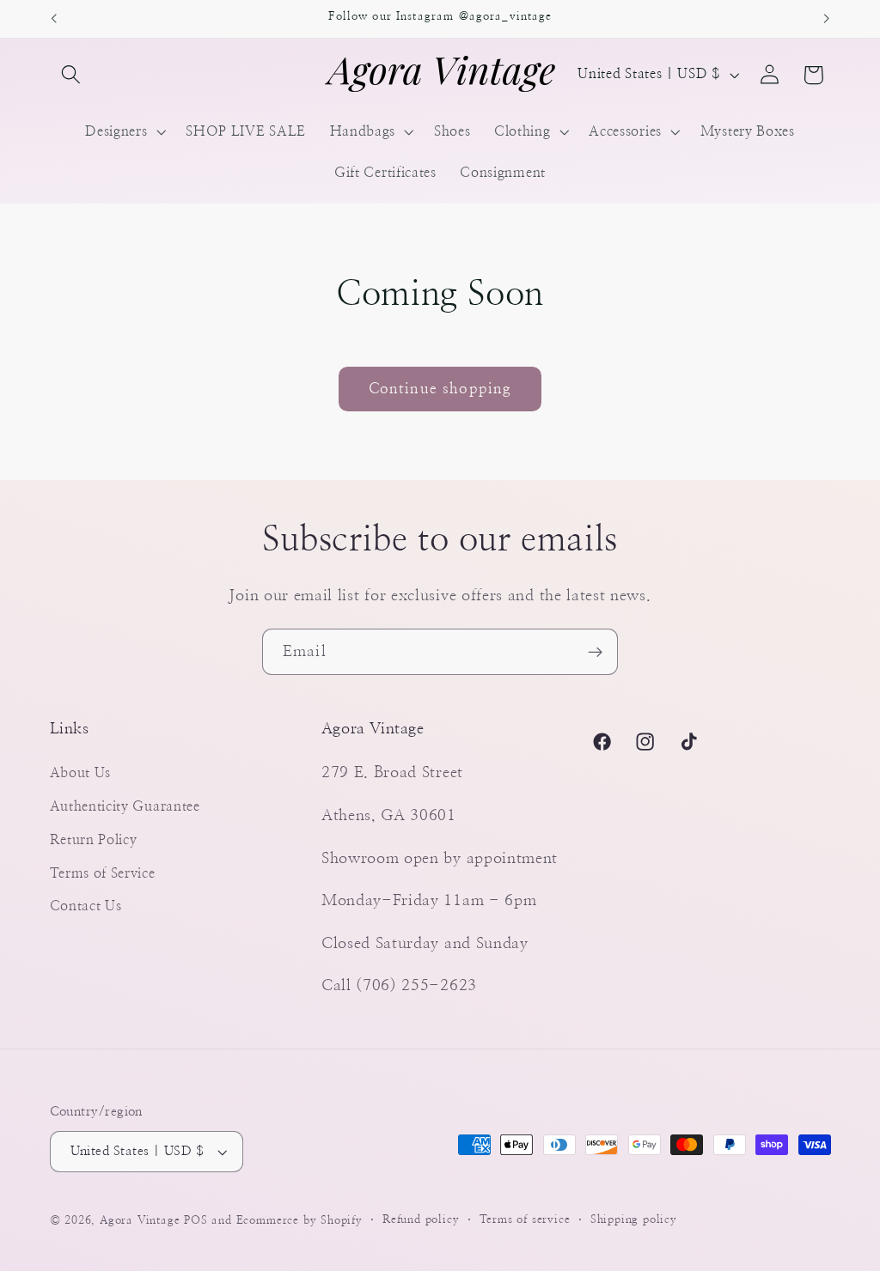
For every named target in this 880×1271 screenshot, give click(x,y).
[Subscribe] (595, 652)
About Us (81, 773)
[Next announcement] (827, 19)
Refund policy (420, 1219)
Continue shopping (440, 388)
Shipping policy (633, 1219)
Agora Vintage (140, 1220)
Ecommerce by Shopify (299, 1220)
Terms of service (525, 1219)
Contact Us (86, 906)
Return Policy (94, 840)
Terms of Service (103, 873)
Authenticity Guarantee (125, 806)
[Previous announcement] (53, 19)
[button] (72, 75)
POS (195, 1220)
